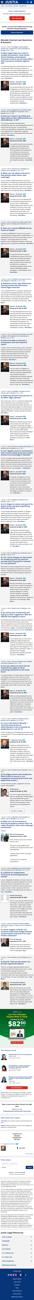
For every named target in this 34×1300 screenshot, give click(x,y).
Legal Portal (17, 1282)
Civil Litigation (5, 281)
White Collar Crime (25, 222)
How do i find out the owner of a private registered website (15, 963)
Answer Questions (17, 32)
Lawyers (3, 1125)
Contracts (15, 446)
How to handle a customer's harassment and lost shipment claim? (14, 342)
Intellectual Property (24, 446)
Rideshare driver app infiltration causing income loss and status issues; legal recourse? (16, 285)
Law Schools (6, 1249)
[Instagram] (16, 1275)
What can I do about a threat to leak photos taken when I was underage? (15, 175)
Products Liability (23, 923)
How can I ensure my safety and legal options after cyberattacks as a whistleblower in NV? (16, 118)
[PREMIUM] (5, 85)
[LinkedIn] (9, 1275)
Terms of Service (17, 1291)
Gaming (14, 500)
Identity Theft (27, 110)
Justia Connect (17, 1279)
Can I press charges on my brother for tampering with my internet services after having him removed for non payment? (16, 560)
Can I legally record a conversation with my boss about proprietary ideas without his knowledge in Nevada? (17, 453)
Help (17, 1288)
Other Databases (8, 1261)
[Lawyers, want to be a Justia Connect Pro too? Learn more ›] (24, 82)
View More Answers (17, 811)
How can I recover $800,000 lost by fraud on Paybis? (16, 229)
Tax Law (14, 661)
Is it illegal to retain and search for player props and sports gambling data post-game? (17, 506)
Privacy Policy (17, 1294)
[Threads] (18, 1275)
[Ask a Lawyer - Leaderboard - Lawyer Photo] (3, 1148)
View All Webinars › (17, 1087)
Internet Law (4, 48)
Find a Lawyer (6, 1160)
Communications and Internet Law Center (17, 1111)
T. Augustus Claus (8, 1144)
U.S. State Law (7, 1257)
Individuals (6, 1241)
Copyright (15, 817)
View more (29, 1154)
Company (17, 1285)
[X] (23, 1275)
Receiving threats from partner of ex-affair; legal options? (16, 396)
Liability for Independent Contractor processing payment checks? (14, 875)
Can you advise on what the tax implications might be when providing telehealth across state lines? (15, 669)
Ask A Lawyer (8, 6)
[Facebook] (13, 1275)
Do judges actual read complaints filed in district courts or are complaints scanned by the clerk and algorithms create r (16, 777)
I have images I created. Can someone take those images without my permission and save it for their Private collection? (16, 932)
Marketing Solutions (9, 1265)
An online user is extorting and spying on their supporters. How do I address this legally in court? (16, 614)
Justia (2, 6)
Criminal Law (13, 48)
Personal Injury (23, 48)
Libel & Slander (23, 47)
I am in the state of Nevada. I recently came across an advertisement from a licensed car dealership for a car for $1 (15, 726)
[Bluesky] (21, 1275)
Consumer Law (22, 111)
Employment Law (17, 110)
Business (5, 1245)
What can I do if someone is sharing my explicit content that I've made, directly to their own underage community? (17, 824)
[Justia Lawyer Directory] (25, 1275)
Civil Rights (15, 47)
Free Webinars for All (8, 1050)
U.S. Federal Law (7, 1253)
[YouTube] (11, 1275)
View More (8, 78)
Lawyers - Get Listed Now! (17, 1172)
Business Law (5, 224)
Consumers (4, 1121)
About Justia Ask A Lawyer (10, 1118)
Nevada (16, 6)
